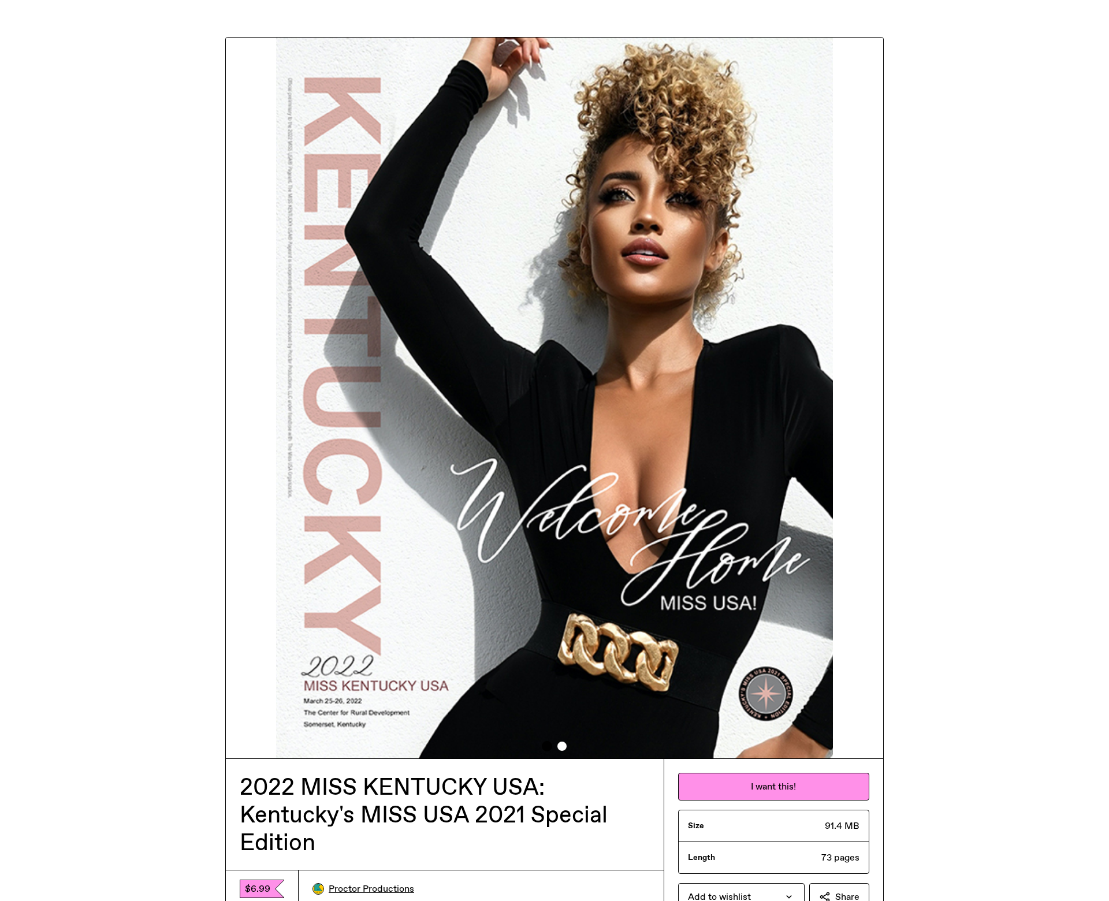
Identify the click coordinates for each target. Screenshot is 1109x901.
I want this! (773, 786)
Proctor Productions (371, 888)
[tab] (547, 746)
